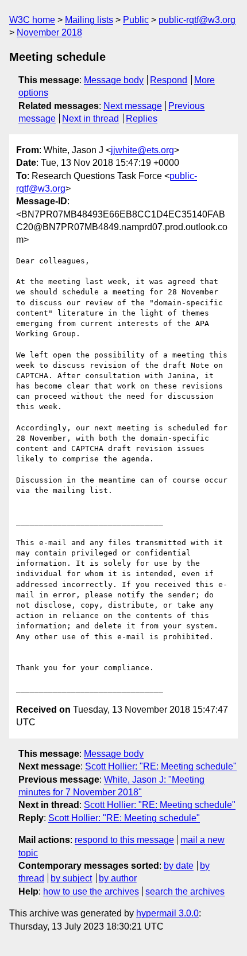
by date (179, 865)
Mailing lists (89, 20)
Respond (168, 80)
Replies (141, 118)
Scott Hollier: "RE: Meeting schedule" (161, 766)
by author (118, 878)
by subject (71, 878)
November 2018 (49, 32)
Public (136, 20)
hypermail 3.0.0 (167, 913)
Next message (132, 106)
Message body (114, 80)
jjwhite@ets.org (142, 150)
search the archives (185, 891)
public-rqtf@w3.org (197, 20)
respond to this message (124, 840)
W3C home (32, 20)
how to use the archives (91, 891)
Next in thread (90, 118)
